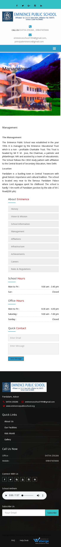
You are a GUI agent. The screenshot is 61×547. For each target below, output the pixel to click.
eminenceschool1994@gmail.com (40, 401)
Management (9, 127)
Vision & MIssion (19, 216)
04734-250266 (12, 401)
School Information (20, 224)
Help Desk (24, 540)
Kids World (9, 433)
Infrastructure (17, 246)
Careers (15, 261)
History (14, 208)
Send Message (16, 358)
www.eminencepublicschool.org (20, 406)
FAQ (13, 540)
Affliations (16, 239)
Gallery (7, 439)
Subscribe (52, 512)
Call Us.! (16, 30)
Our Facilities (10, 427)
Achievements (18, 254)
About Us (8, 421)
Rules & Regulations (21, 269)
